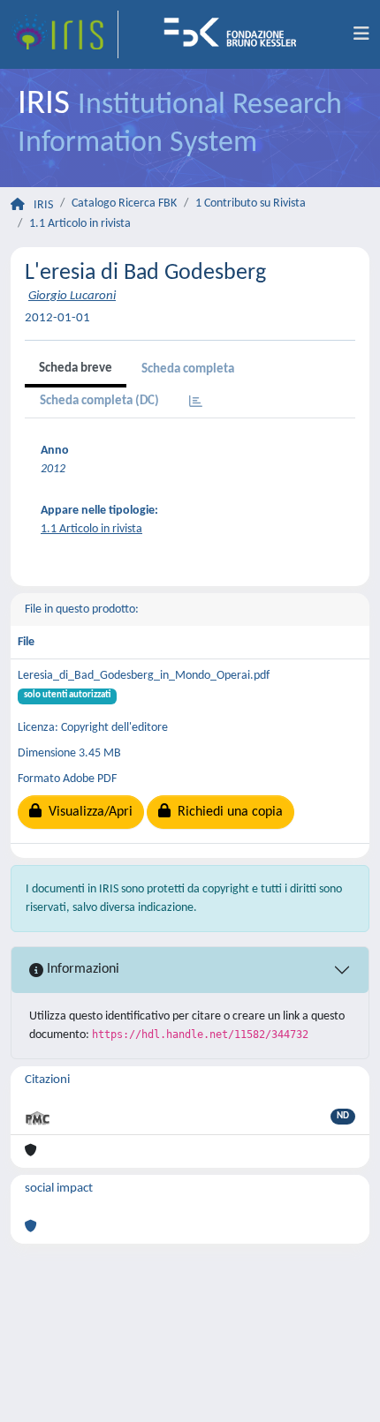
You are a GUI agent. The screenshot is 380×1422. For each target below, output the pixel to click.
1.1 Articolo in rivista (80, 223)
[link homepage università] (236, 34)
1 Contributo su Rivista (250, 203)
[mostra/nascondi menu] (361, 34)
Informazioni (81, 969)
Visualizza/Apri (87, 812)
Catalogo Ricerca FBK (124, 203)
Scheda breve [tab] (75, 368)
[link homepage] (64, 34)
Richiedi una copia (227, 812)
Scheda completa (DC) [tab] (99, 401)
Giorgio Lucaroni (72, 296)
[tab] (195, 403)
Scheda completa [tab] (187, 369)
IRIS (43, 205)
